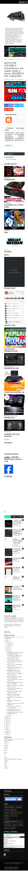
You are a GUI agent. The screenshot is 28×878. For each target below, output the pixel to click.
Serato (5, 762)
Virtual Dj (6, 768)
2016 (7, 721)
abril (8, 649)
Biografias (6, 741)
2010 (7, 731)
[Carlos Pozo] (8, 473)
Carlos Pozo (6, 464)
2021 (7, 640)
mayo (8, 648)
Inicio (6, 868)
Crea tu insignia (7, 474)
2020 (7, 641)
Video (5, 766)
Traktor (5, 764)
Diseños (6, 747)
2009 (7, 732)
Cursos (5, 743)
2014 (7, 724)
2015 (7, 723)
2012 (7, 728)
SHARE (10, 105)
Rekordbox (6, 761)
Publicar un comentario (11, 159)
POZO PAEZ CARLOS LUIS (17, 862)
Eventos (6, 748)
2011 (7, 729)
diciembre (9, 643)
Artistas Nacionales (8, 740)
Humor (5, 750)
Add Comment (19, 79)
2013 (7, 726)
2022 (7, 638)
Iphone (5, 752)
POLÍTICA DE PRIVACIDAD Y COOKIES (13, 759)
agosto (8, 646)
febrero (8, 715)
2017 (7, 720)
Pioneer (5, 757)
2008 (7, 734)
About (10, 868)
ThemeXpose (17, 863)
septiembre (9, 644)
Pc (4, 755)
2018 (7, 718)
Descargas (6, 745)
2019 (7, 716)
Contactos (16, 868)
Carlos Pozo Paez (7, 852)
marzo (8, 651)
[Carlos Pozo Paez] (5, 855)
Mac (5, 754)
